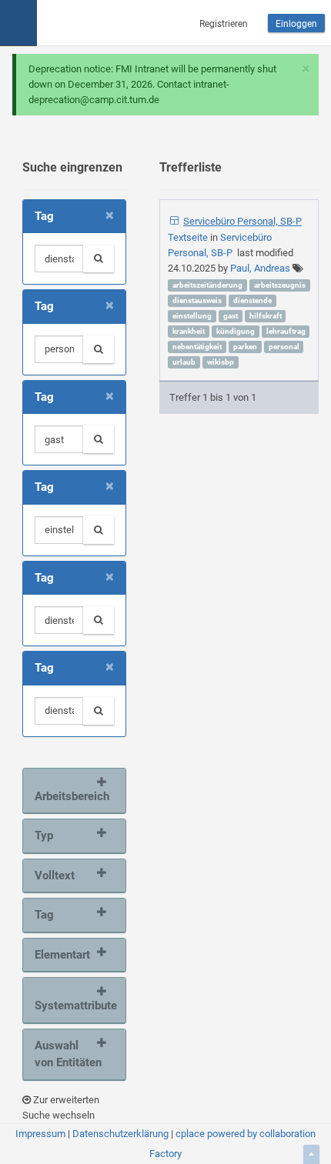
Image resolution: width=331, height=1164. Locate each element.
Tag (44, 915)
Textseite (189, 237)
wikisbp (220, 362)
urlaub (184, 362)
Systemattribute (70, 1005)
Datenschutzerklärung (120, 1133)
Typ (44, 835)
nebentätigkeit (197, 346)
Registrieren (223, 23)
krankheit (188, 331)
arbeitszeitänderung (207, 285)
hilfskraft (265, 316)
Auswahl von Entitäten (68, 1054)
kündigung (235, 331)
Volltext (55, 875)
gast (230, 316)
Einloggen (296, 23)
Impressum (40, 1133)
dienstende (252, 300)
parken (245, 346)
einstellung (192, 316)
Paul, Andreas (260, 268)
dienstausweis (197, 300)
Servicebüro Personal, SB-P (242, 221)
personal (284, 346)
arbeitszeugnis (280, 285)
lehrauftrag (286, 331)
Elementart (62, 955)
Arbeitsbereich (70, 796)
